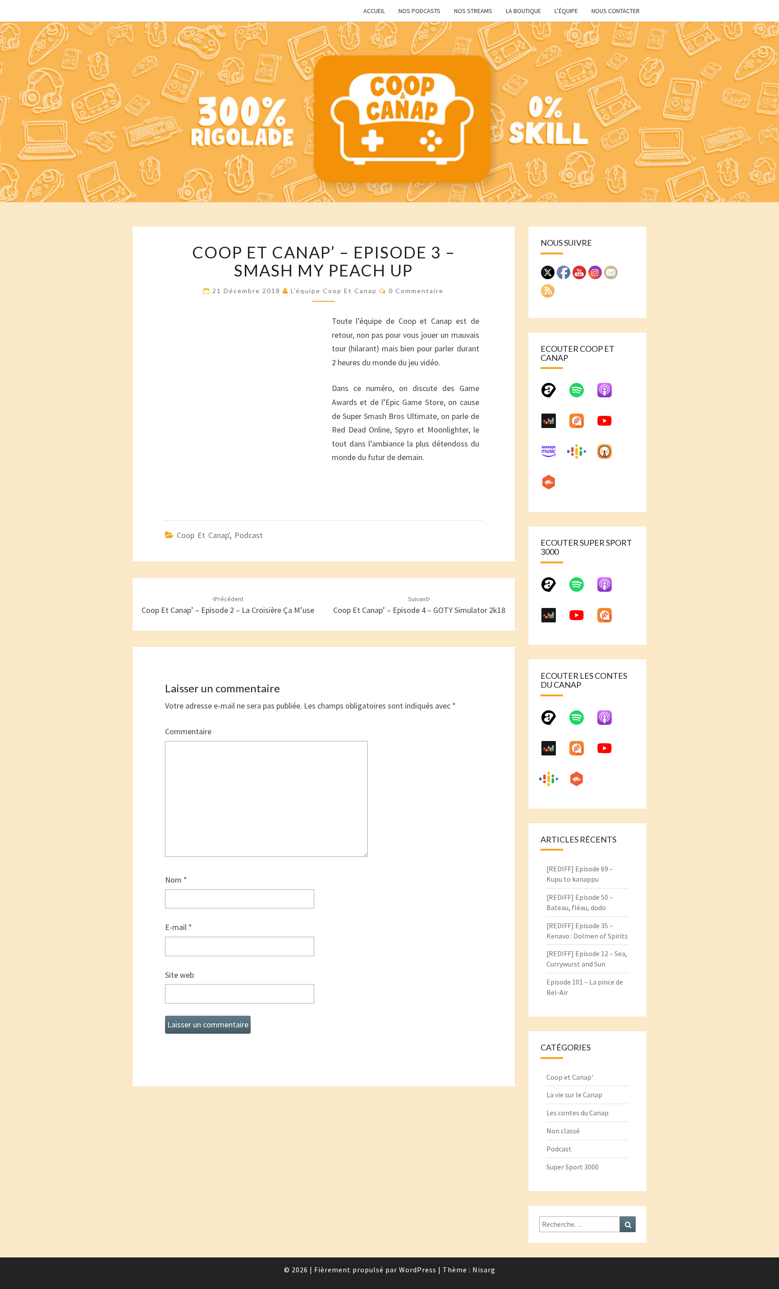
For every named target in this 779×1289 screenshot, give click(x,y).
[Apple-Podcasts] (609, 394)
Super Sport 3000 (572, 1166)
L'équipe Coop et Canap (334, 291)
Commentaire (188, 731)
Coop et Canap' (203, 535)
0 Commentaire (416, 291)
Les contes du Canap (577, 1112)
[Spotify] (581, 394)
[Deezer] (553, 424)
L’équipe (566, 11)
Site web (179, 975)
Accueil (374, 11)
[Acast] (553, 394)
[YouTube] (609, 424)
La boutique (523, 11)
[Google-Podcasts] (581, 455)
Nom (176, 880)
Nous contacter (615, 11)
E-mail (178, 927)
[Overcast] (609, 455)
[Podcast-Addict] (581, 424)
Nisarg (483, 1269)
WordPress (417, 1269)
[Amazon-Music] (553, 455)
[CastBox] (553, 486)
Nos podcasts (419, 11)
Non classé (563, 1130)
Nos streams (473, 11)
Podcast (248, 535)
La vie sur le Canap (574, 1094)
